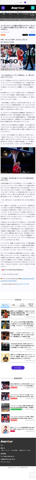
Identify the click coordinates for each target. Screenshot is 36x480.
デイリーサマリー (13, 19)
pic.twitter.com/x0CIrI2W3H (8, 281)
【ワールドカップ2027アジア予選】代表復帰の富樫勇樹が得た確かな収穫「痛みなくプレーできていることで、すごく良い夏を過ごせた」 (22, 417)
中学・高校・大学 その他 (32, 14)
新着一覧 (3, 448)
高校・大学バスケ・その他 (16, 409)
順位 (20, 19)
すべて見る (18, 368)
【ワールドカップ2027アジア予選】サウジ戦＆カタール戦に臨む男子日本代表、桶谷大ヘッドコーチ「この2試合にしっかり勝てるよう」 (22, 395)
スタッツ (25, 19)
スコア (5, 19)
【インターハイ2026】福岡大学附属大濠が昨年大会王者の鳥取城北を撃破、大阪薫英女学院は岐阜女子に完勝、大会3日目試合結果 (22, 406)
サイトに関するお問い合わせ (7, 456)
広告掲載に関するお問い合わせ (8, 459)
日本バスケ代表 (14, 387)
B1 (12, 431)
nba (13, 305)
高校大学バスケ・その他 (24, 450)
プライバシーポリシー (6, 462)
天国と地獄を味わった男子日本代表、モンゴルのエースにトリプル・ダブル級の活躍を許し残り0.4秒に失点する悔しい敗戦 (22, 385)
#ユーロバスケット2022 (7, 42)
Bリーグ (10, 14)
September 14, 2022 (23, 284)
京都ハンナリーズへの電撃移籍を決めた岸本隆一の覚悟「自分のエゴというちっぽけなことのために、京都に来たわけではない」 (22, 428)
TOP (2, 445)
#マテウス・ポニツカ (21, 39)
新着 (3, 14)
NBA (18, 14)
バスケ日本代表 (25, 14)
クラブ (30, 19)
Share (32, 35)
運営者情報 (3, 453)
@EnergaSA (30, 278)
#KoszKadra (23, 278)
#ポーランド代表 (9, 39)
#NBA (2, 39)
